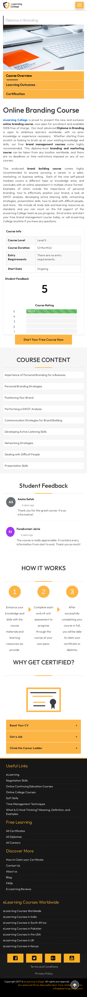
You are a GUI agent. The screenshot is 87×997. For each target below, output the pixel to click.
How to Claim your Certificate (25, 859)
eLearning (12, 774)
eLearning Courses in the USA (22, 934)
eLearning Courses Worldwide (31, 902)
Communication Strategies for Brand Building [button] (33, 420)
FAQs (9, 883)
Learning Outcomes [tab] (20, 85)
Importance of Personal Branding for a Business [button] (35, 375)
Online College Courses (21, 792)
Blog (9, 877)
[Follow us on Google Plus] (53, 958)
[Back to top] (75, 985)
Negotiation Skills (17, 780)
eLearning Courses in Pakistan (22, 928)
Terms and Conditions (44, 966)
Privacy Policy (44, 973)
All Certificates (15, 831)
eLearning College (15, 120)
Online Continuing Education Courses (29, 786)
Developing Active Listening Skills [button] (26, 431)
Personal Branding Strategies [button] (23, 386)
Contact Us (13, 865)
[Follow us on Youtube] (72, 958)
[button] (4, 374)
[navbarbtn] (79, 5)
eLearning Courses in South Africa (24, 922)
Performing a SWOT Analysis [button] (23, 409)
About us (11, 871)
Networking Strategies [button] (19, 443)
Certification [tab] (15, 94)
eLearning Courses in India (20, 917)
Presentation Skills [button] (16, 466)
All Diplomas (14, 837)
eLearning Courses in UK (18, 940)
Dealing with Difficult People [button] (22, 454)
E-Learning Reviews (18, 889)
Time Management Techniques (25, 804)
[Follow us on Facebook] (15, 958)
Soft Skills (12, 798)
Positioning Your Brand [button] (19, 397)
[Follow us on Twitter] (34, 958)
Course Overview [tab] (19, 76)
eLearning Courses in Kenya (20, 946)
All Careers (13, 842)
